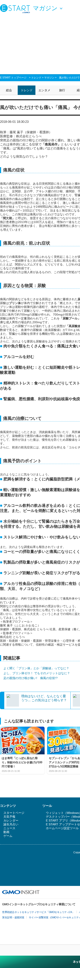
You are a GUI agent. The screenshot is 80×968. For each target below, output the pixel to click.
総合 (9, 90)
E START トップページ (13, 77)
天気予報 (9, 816)
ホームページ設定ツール (62, 828)
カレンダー (10, 820)
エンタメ (44, 90)
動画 (6, 832)
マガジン (49, 77)
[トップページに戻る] (16, 8)
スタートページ (13, 812)
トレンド (36, 77)
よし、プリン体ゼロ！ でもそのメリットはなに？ (36, 673)
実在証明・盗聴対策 (13, 917)
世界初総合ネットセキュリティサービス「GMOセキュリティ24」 (38, 912)
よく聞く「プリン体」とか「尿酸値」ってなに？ (36, 668)
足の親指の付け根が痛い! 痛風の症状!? (30, 678)
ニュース (9, 828)
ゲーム (7, 836)
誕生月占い (10, 824)
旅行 (62, 90)
